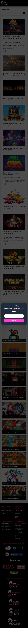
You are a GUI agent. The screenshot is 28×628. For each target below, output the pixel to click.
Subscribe (14, 320)
